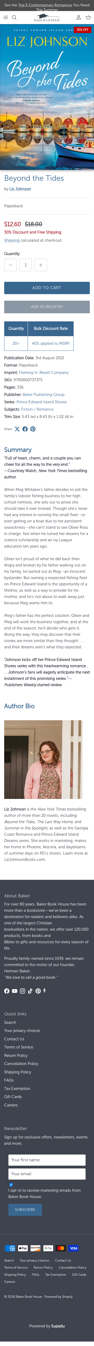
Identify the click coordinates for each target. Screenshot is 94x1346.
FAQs (9, 1080)
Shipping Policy (17, 1072)
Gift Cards (13, 1096)
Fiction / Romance (37, 409)
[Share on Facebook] (25, 429)
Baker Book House (29, 1297)
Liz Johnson (20, 189)
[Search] (17, 17)
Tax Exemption (17, 1088)
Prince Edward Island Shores (41, 402)
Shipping (12, 240)
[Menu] (5, 17)
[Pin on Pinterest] (33, 429)
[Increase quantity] (40, 265)
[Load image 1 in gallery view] (47, 97)
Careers (11, 1105)
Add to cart (46, 287)
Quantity (12, 253)
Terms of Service (18, 1047)
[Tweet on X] (17, 429)
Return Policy (15, 1055)
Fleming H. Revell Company (43, 372)
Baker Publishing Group (43, 394)
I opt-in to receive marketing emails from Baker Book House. (44, 1193)
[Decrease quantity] (10, 265)
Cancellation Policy (21, 1063)
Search (10, 1022)
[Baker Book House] (47, 17)
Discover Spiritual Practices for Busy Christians (47, 6)
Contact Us (14, 1039)
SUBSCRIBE (25, 1210)
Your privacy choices (22, 1030)
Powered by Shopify (58, 1297)
